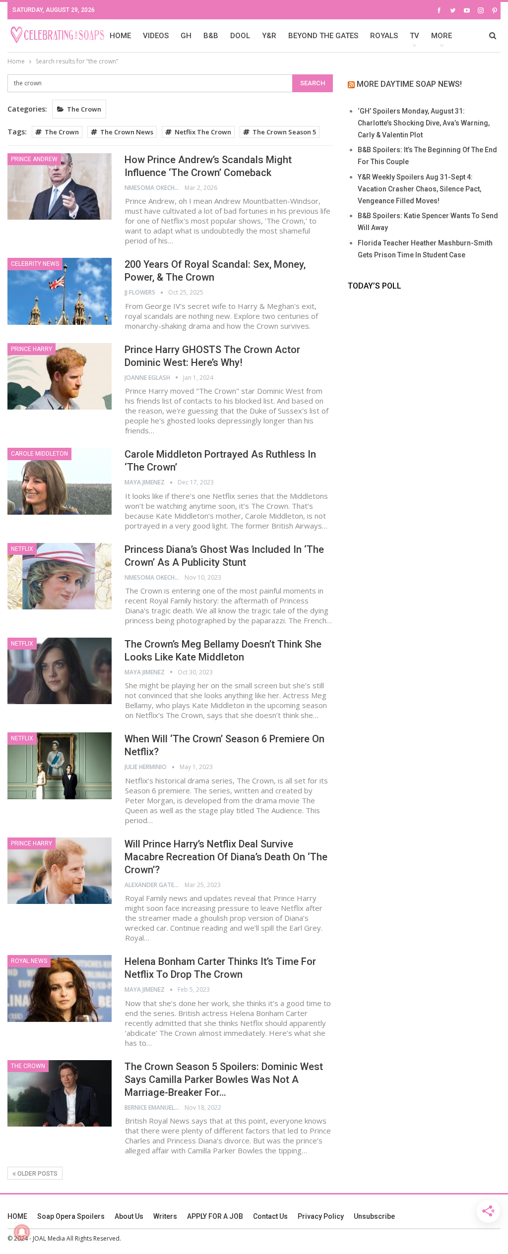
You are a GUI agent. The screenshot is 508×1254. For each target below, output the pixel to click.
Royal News (29, 960)
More (441, 35)
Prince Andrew (34, 159)
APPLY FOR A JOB (215, 1216)
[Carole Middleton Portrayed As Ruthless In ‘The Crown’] (59, 481)
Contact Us (270, 1216)
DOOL (240, 35)
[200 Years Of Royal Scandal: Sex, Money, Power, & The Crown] (59, 291)
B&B (210, 35)
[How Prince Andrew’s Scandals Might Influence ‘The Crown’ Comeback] (59, 186)
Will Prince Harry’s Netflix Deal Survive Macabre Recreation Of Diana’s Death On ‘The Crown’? (226, 857)
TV (414, 35)
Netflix (22, 548)
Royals (384, 35)
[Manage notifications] (22, 1232)
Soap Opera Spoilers (71, 1216)
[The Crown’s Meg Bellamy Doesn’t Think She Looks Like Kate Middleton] (59, 671)
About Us (129, 1216)
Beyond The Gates (323, 35)
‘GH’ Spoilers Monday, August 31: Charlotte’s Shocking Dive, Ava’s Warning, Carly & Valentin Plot (424, 123)
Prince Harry (31, 349)
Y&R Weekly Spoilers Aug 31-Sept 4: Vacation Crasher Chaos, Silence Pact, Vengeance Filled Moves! (419, 189)
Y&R (269, 35)
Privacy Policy (321, 1216)
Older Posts (37, 1173)
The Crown (84, 109)
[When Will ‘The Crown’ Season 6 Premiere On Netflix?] (59, 765)
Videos (156, 35)
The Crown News (126, 131)
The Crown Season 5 (284, 131)
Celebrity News (35, 263)
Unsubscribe (374, 1216)
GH (186, 35)
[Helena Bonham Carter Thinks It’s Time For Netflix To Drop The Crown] (59, 988)
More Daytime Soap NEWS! (409, 84)
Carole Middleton (39, 453)
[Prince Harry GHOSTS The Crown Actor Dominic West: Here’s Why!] (59, 376)
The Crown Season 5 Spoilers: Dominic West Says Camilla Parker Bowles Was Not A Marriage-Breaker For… (224, 1079)
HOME (120, 35)
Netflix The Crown (203, 131)
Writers (165, 1216)
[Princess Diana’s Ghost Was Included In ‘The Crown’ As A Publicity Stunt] (59, 576)
